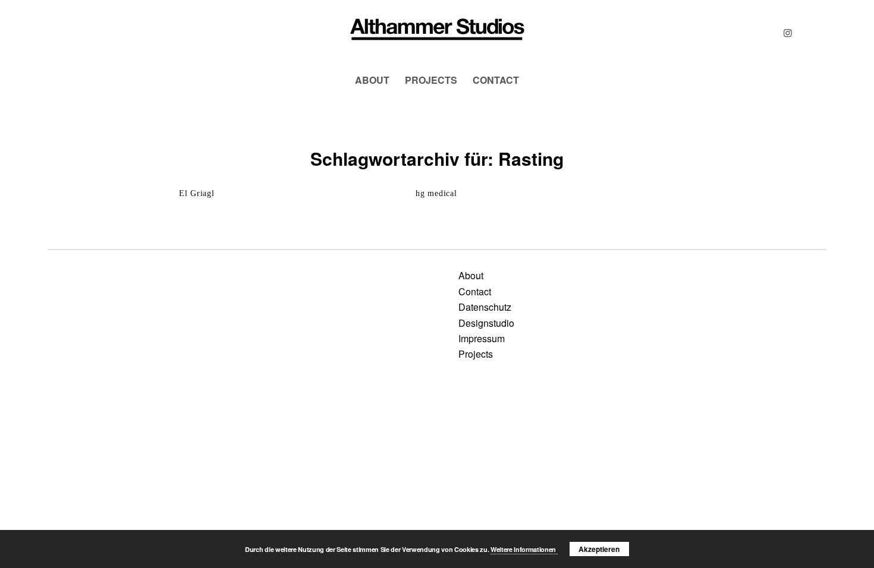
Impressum (481, 338)
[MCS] (437, 32)
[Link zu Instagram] (788, 33)
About (470, 275)
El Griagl (196, 193)
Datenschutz (484, 307)
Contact (474, 291)
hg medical (436, 193)
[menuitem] (372, 80)
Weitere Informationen (524, 549)
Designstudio (486, 323)
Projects (475, 354)
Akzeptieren (599, 549)
